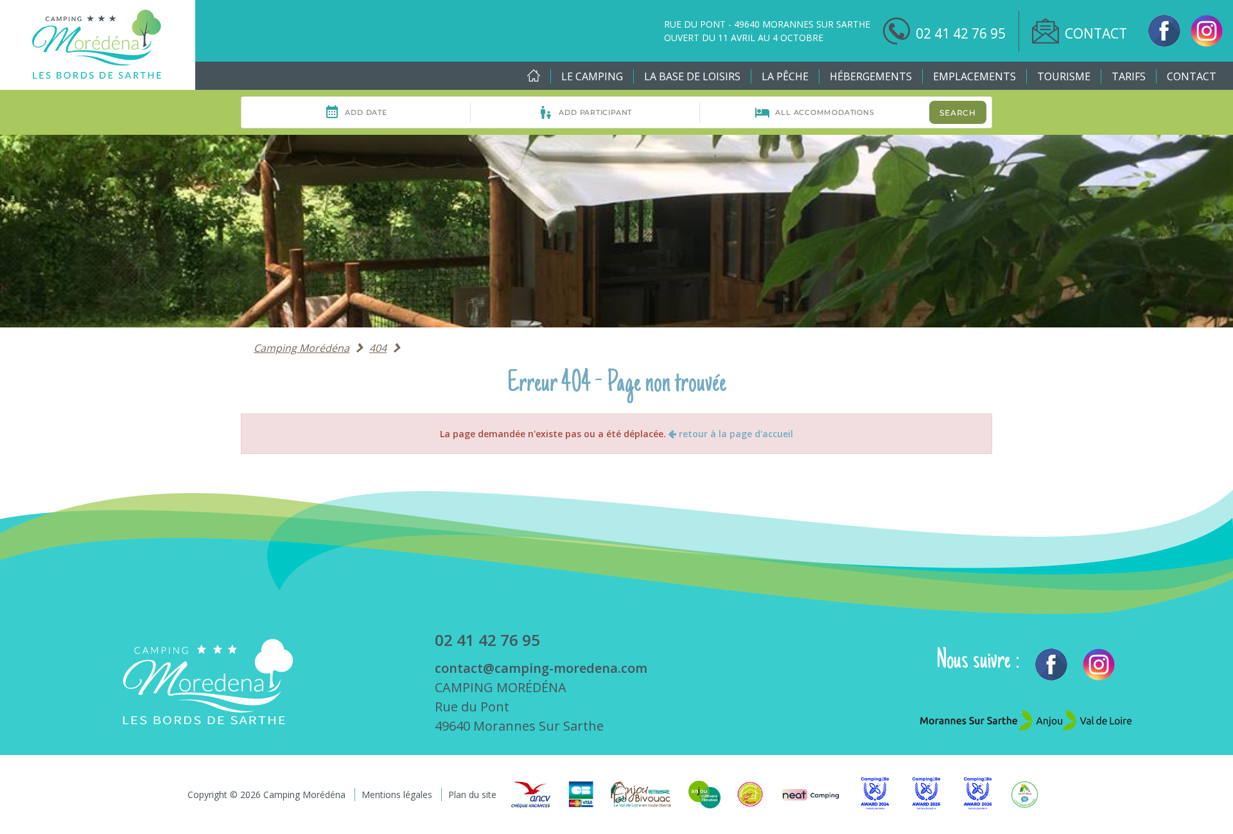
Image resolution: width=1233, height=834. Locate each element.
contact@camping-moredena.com (541, 668)
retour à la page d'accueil (734, 434)
